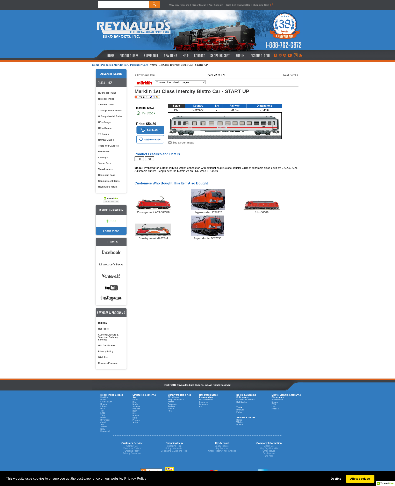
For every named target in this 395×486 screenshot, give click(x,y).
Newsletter (244, 5)
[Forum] (240, 55)
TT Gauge (103, 134)
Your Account (216, 5)
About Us (269, 446)
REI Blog (103, 323)
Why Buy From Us (179, 5)
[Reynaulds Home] (104, 55)
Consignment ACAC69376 (153, 212)
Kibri (134, 402)
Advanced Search (111, 73)
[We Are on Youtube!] (290, 55)
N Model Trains (106, 99)
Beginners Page (106, 175)
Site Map (269, 456)
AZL (102, 424)
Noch (135, 404)
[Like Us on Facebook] (275, 55)
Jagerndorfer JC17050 (207, 238)
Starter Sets (104, 163)
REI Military (173, 397)
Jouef (103, 422)
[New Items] (170, 55)
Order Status (199, 5)
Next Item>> (291, 75)
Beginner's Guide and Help (174, 451)
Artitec (135, 422)
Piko (102, 408)
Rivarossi (105, 420)
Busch (135, 415)
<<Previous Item (145, 75)
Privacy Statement (132, 453)
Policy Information (174, 448)
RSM (134, 411)
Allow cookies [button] (360, 478)
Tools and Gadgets (108, 146)
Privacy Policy (105, 351)
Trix (102, 411)
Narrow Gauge (106, 140)
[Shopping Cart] (220, 55)
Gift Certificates (106, 345)
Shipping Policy (131, 451)
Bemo (103, 417)
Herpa (239, 420)
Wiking (239, 422)
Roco (103, 399)
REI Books (103, 151)
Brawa (103, 404)
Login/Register (222, 446)
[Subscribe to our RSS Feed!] (300, 55)
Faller (135, 400)
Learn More (111, 231)
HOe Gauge (104, 122)
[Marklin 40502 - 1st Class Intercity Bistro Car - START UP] (181, 144)
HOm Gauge (105, 128)
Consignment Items (109, 181)
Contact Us (132, 446)
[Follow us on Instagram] (295, 55)
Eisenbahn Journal (245, 400)
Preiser (136, 409)
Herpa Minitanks (176, 399)
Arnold (103, 426)
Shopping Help (174, 446)
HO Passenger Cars (136, 64)
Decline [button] (336, 478)
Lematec (203, 404)
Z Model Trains (106, 104)
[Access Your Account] (259, 55)
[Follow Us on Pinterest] (284, 55)
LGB (102, 413)
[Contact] (200, 55)
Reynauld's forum (107, 186)
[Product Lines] (129, 55)
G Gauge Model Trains (110, 116)
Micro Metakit (206, 400)
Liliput (103, 406)
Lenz (274, 406)
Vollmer (136, 406)
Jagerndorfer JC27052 (208, 212)
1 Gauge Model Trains (110, 110)
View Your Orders (132, 448)
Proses (136, 420)
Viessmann (277, 400)
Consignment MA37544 (153, 238)
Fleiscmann (106, 402)
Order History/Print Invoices (222, 451)
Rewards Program (107, 363)
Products (106, 64)
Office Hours (269, 451)
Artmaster (173, 404)
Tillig (102, 415)
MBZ (134, 418)
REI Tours (103, 328)
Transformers (105, 169)
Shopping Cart (261, 5)
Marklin (118, 64)
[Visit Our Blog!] (280, 55)
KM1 (102, 429)
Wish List (231, 5)
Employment (269, 453)
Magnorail (105, 431)
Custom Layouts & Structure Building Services (108, 337)
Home (95, 64)
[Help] (186, 55)
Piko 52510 (261, 212)
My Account (222, 448)
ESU (274, 404)
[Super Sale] (151, 55)
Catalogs (103, 157)
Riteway (240, 410)
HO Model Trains (107, 93)
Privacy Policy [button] (135, 478)
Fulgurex (203, 402)
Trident (171, 408)
